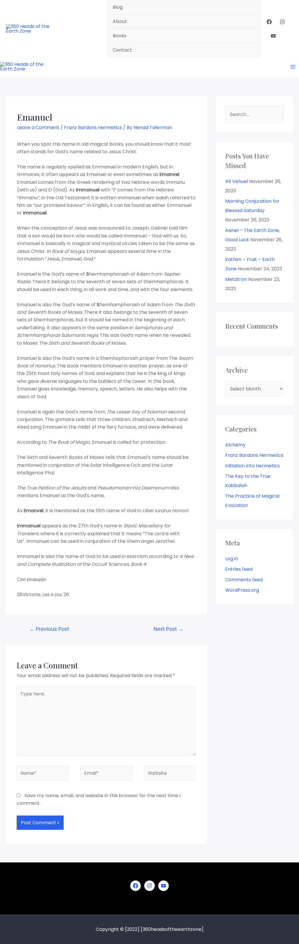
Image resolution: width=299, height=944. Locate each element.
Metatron (236, 279)
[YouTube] (273, 35)
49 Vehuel (236, 181)
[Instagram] (282, 21)
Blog (118, 7)
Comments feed (244, 579)
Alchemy (235, 444)
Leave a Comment (38, 127)
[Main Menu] (293, 67)
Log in (231, 558)
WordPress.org (242, 590)
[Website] (170, 774)
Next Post (168, 629)
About (120, 21)
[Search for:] (254, 114)
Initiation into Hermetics (252, 465)
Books (119, 35)
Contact (122, 50)
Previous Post (49, 629)
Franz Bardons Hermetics (93, 127)
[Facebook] (269, 21)
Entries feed (239, 569)
